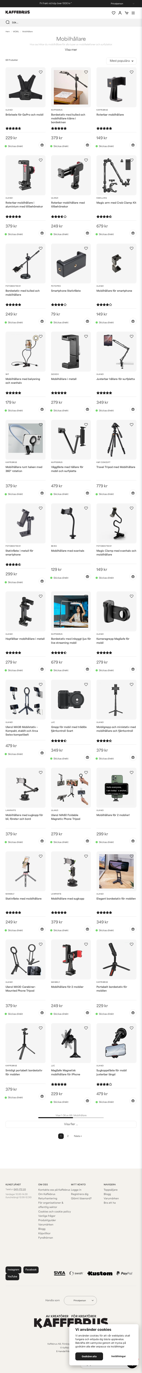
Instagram (13, 1270)
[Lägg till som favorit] (113, 13)
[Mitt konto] (120, 13)
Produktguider (47, 1220)
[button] (41, 72)
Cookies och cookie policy (54, 1212)
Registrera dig (79, 1194)
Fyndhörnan (45, 1238)
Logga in (76, 1190)
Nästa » (78, 1136)
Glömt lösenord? (81, 1198)
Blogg (41, 1229)
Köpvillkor (44, 1233)
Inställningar (118, 1356)
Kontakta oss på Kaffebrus (54, 1190)
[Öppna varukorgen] (126, 13)
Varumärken (45, 1225)
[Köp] (42, 145)
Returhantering (47, 1198)
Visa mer (71, 50)
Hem (8, 32)
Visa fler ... (71, 1124)
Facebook (31, 1270)
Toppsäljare (111, 1190)
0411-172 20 (20, 1190)
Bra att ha (110, 1203)
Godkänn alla (89, 1356)
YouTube (12, 1277)
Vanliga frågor (46, 1216)
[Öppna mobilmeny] (133, 13)
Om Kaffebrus (46, 1194)
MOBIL (16, 32)
